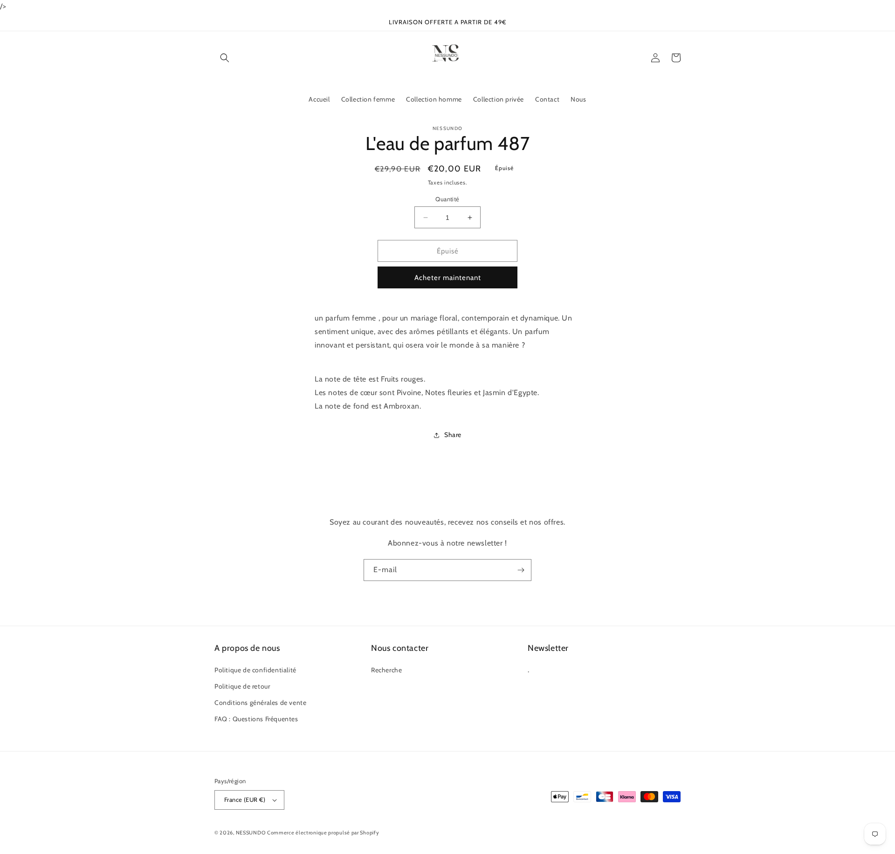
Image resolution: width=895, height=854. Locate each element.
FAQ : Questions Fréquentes (256, 719)
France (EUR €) (245, 799)
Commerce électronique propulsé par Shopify (323, 832)
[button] (224, 58)
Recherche (386, 670)
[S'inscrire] (520, 570)
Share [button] (452, 434)
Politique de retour (242, 686)
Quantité (447, 199)
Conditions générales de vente (260, 702)
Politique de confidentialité (255, 670)
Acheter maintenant (447, 277)
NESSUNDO (251, 832)
